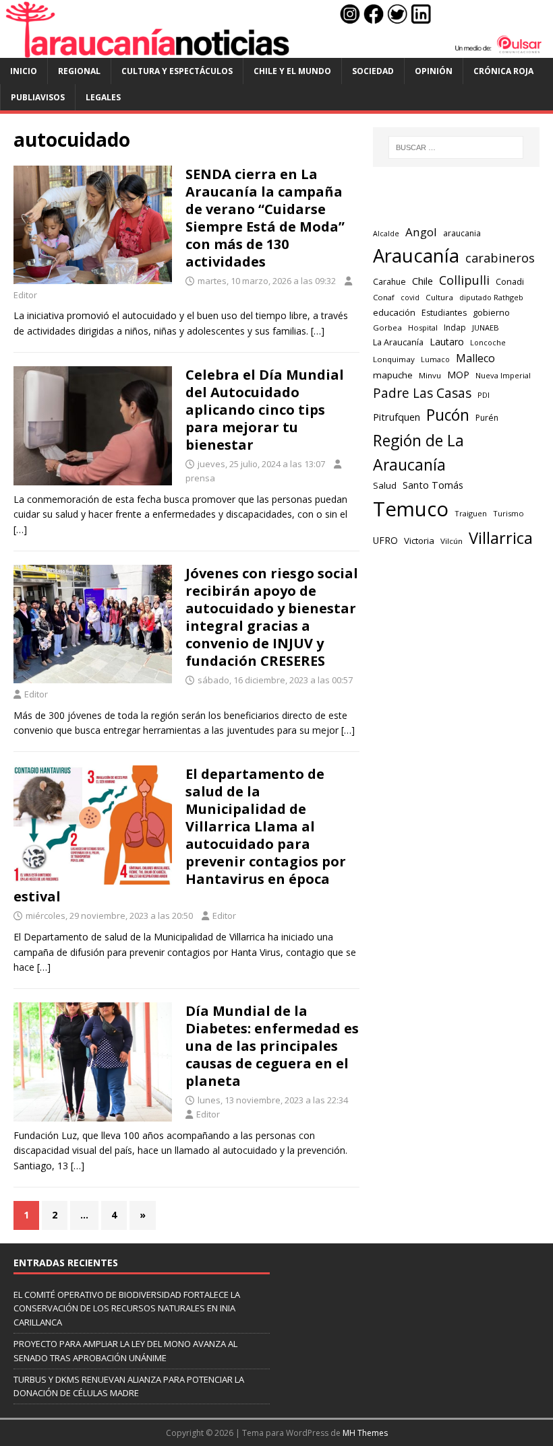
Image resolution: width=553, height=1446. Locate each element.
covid (410, 297)
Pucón (447, 415)
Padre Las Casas (422, 393)
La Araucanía (398, 342)
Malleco (475, 358)
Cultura (439, 297)
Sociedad (373, 71)
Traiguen (471, 513)
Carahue (389, 281)
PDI (483, 395)
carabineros (500, 258)
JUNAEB (485, 327)
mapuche (393, 375)
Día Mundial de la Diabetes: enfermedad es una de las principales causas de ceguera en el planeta (272, 1046)
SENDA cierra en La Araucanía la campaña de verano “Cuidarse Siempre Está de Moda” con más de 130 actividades (265, 218)
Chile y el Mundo (292, 71)
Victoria (419, 541)
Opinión (434, 71)
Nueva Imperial (503, 375)
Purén (486, 417)
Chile (422, 280)
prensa (200, 478)
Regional (79, 71)
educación (394, 312)
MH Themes (365, 1433)
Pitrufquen (396, 416)
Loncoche (488, 342)
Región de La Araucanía (418, 452)
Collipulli (464, 280)
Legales (103, 97)
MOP (458, 374)
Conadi (510, 281)
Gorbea (387, 327)
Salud (385, 485)
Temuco (410, 508)
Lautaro (447, 341)
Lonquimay (394, 359)
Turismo (508, 513)
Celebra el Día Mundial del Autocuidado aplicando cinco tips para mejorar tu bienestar (264, 410)
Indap (455, 327)
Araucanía (416, 255)
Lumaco (435, 359)
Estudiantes (444, 312)
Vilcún (451, 541)
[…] (317, 330)
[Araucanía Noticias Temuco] (276, 50)
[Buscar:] (456, 147)
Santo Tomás (433, 485)
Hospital (423, 327)
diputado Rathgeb (491, 297)
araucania (462, 233)
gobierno (491, 312)
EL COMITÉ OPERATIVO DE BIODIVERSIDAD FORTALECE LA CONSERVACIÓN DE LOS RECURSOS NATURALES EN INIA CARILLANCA (126, 1308)
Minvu (430, 375)
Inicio (23, 71)
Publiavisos (38, 97)
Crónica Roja (503, 71)
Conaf (384, 297)
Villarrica (501, 538)
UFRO (385, 540)
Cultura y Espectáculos (177, 71)
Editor (25, 295)
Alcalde (386, 233)
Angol (421, 232)
